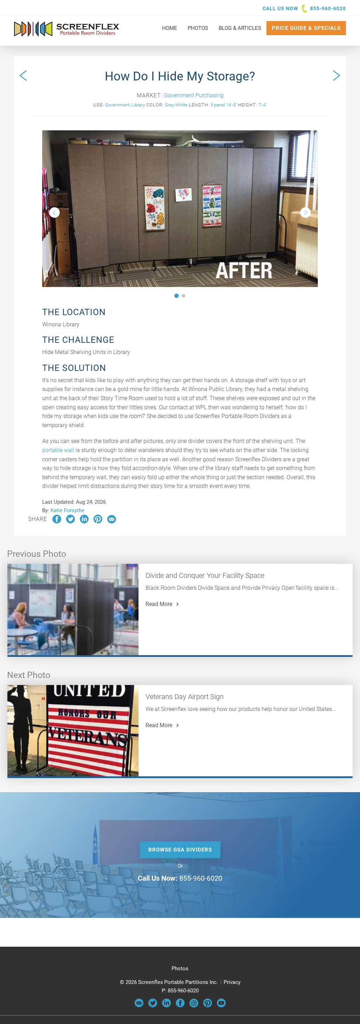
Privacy (232, 982)
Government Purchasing (194, 95)
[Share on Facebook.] (56, 521)
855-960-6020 (328, 8)
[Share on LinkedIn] (84, 521)
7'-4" (262, 104)
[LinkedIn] (166, 1006)
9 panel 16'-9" (224, 104)
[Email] (139, 1006)
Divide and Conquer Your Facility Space (205, 575)
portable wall (58, 450)
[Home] (67, 33)
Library (138, 104)
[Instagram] (193, 1006)
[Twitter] (152, 1006)
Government (117, 104)
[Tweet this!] (70, 521)
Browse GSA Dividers (180, 850)
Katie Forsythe (67, 510)
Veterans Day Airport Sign (185, 696)
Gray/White (176, 104)
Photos (180, 968)
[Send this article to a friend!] (111, 521)
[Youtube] (221, 1006)
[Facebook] (180, 1006)
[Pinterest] (207, 1006)
